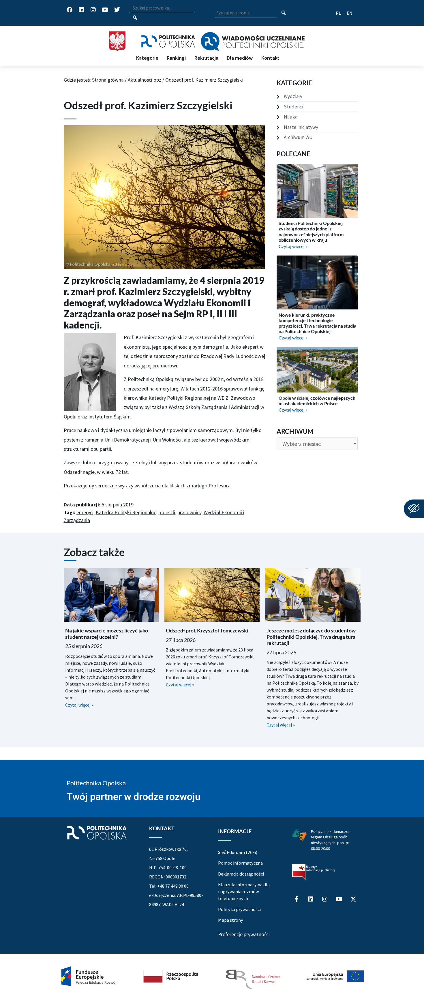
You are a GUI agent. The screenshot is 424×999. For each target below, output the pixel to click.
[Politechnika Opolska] (168, 41)
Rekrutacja (206, 58)
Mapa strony (230, 920)
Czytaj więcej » (293, 246)
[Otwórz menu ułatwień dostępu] (414, 509)
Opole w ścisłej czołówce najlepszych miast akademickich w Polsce (317, 400)
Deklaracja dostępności (241, 874)
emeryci (84, 512)
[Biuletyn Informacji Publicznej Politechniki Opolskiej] (313, 872)
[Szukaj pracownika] (135, 18)
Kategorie (147, 58)
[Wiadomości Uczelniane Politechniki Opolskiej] (252, 41)
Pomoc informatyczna (240, 863)
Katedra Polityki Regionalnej (126, 512)
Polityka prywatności (239, 909)
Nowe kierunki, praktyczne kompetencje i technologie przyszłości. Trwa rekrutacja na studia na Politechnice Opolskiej (317, 323)
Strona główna (108, 80)
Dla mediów (240, 58)
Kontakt (270, 58)
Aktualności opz (144, 80)
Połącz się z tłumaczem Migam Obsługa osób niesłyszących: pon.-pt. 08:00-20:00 (331, 840)
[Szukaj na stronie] (283, 13)
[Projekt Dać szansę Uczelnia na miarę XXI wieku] (212, 976)
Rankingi (176, 58)
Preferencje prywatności (244, 934)
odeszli (167, 512)
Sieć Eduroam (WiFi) (237, 852)
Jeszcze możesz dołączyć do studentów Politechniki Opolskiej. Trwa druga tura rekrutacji (311, 636)
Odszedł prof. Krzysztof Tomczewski (207, 630)
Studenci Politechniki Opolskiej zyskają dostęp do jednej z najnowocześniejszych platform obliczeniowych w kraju (311, 231)
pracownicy (189, 512)
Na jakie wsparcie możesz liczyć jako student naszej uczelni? (106, 633)
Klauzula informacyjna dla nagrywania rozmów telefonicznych (244, 892)
